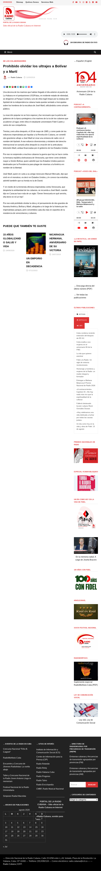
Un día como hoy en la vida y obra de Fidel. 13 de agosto (85, 426)
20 (24, 831)
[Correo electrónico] (96, 2)
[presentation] (81, 314)
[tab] (81, 314)
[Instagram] (83, 2)
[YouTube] (77, 2)
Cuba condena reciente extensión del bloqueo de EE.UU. (85, 335)
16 (42, 827)
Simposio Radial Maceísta (14, 796)
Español (80, 61)
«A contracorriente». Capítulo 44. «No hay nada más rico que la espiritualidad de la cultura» (84, 394)
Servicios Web (47, 2)
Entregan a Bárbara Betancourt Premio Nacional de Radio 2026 (85, 382)
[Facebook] (73, 2)
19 (18, 831)
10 (6, 827)
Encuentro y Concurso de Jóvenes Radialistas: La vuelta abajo (16, 767)
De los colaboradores (14, 61)
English (88, 61)
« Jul (5, 847)
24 (6, 836)
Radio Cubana (16, 77)
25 (12, 836)
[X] (80, 2)
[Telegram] (93, 2)
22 (36, 831)
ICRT (19, 864)
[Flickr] (86, 2)
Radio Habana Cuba (45, 772)
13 (24, 827)
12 (18, 827)
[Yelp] (90, 2)
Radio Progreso (43, 776)
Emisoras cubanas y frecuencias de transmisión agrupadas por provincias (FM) (84, 759)
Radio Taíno (41, 780)
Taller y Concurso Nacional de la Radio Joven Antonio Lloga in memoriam (17, 778)
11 (12, 827)
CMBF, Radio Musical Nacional (50, 789)
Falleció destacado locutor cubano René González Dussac (84, 406)
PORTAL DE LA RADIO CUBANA (14, 22)
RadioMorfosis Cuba (12, 758)
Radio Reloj (41, 768)
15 (36, 827)
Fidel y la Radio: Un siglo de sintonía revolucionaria (84, 362)
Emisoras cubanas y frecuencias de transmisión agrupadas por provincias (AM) (84, 771)
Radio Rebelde (43, 764)
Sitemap (19, 2)
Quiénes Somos (32, 2)
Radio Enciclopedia (45, 785)
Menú (9, 52)
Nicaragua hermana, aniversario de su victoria (57, 242)
